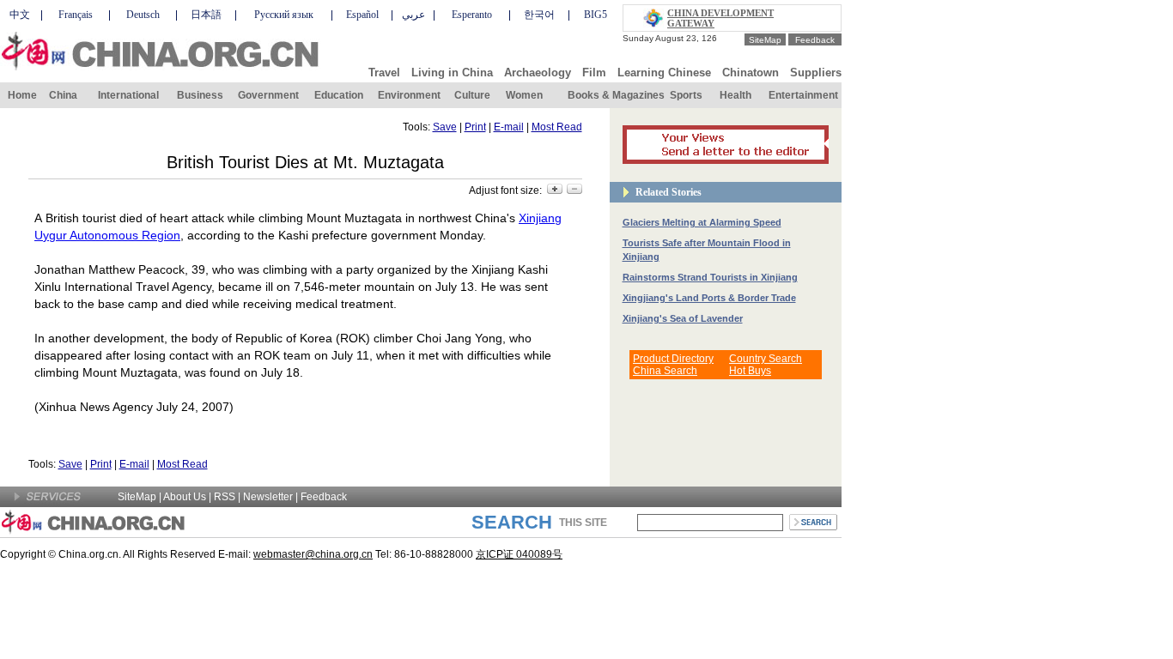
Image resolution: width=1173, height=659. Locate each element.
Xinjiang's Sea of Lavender (683, 318)
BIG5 (595, 15)
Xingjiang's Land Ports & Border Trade (709, 298)
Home (22, 95)
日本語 (206, 15)
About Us (184, 497)
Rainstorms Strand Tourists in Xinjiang (710, 277)
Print (475, 127)
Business (200, 95)
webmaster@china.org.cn (313, 554)
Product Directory (673, 359)
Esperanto (472, 15)
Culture (472, 95)
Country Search (765, 359)
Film (594, 72)
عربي (413, 15)
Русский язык (283, 15)
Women (524, 95)
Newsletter (268, 497)
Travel (384, 72)
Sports (686, 95)
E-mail (509, 127)
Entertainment (803, 95)
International (128, 95)
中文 (19, 15)
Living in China (452, 72)
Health (735, 95)
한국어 (539, 15)
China (63, 95)
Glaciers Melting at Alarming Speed (702, 222)
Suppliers (816, 72)
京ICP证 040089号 (519, 554)
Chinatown (750, 72)
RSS (224, 497)
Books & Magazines (616, 95)
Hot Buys (750, 371)
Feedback (815, 40)
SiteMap (765, 40)
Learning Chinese (664, 72)
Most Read (557, 127)
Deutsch (143, 15)
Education (338, 95)
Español (362, 15)
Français (75, 15)
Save (445, 127)
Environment (409, 95)
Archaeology (537, 72)
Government (268, 95)
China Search (665, 371)
